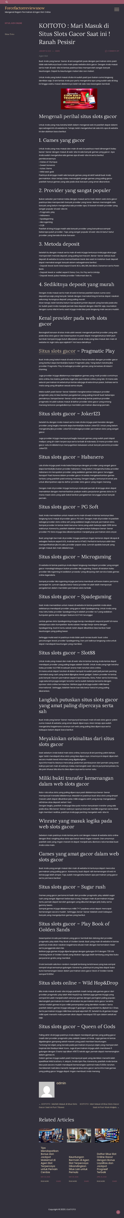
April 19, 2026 (102, 1177)
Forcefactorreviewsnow (25, 8)
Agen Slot (43, 56)
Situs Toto (9, 34)
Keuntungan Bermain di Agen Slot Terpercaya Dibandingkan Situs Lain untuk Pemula (79, 1164)
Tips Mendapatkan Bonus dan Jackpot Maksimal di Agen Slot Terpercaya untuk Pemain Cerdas (49, 1160)
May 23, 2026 (45, 1177)
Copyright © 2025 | (57, 1209)
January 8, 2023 (45, 51)
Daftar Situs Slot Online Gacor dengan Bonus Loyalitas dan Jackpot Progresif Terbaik (106, 1163)
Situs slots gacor (57, 351)
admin (57, 51)
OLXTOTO (71, 1209)
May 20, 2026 (73, 1177)
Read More (45, 1181)
